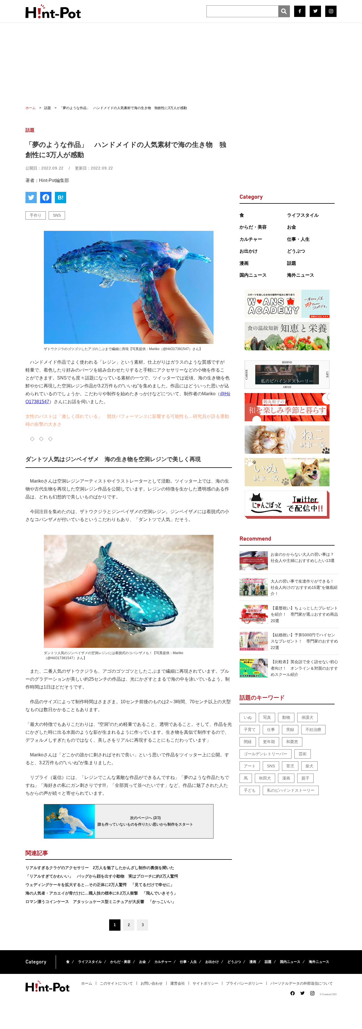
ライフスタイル (303, 215)
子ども (250, 790)
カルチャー (251, 239)
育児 (290, 766)
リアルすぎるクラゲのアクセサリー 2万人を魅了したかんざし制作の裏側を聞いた (99, 867)
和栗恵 (292, 741)
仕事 (271, 729)
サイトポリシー (205, 983)
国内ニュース (253, 275)
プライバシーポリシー (244, 983)
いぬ (248, 717)
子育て (250, 729)
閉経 (248, 741)
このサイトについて (116, 983)
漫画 (244, 263)
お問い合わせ (152, 983)
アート (250, 766)
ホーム (86, 983)
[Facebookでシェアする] (45, 197)
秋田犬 (265, 778)
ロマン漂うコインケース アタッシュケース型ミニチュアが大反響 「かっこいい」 (100, 901)
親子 (305, 778)
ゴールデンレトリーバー (265, 754)
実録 (290, 729)
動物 (286, 717)
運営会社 (177, 983)
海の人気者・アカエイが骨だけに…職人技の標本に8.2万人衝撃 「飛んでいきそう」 (101, 893)
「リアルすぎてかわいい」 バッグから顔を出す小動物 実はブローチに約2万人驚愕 (101, 876)
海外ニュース (300, 275)
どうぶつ (296, 251)
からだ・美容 (253, 227)
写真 (267, 717)
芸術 (303, 754)
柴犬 (309, 766)
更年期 (269, 741)
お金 (291, 227)
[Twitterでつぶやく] (31, 197)
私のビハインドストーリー (290, 790)
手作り (36, 215)
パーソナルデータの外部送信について (301, 983)
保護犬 (307, 717)
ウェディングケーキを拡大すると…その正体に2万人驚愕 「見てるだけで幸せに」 (99, 884)
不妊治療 (313, 729)
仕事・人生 (298, 239)
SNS (57, 215)
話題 (291, 263)
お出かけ (249, 251)
